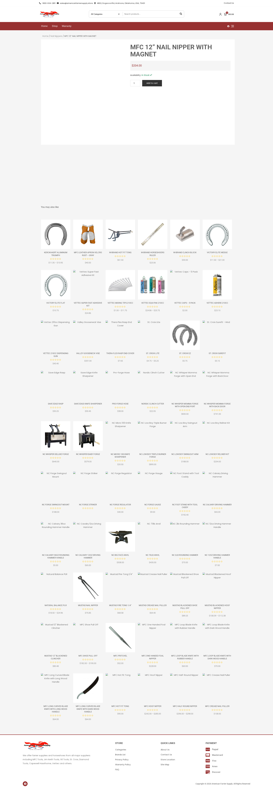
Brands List (120, 754)
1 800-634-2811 (48, 3)
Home (44, 26)
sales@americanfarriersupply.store (76, 3)
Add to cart (152, 83)
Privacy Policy (122, 759)
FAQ (117, 769)
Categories (120, 749)
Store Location (168, 759)
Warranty (66, 26)
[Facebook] (25, 783)
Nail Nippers (56, 36)
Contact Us (229, 3)
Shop (55, 26)
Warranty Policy (123, 764)
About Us (165, 749)
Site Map (165, 764)
